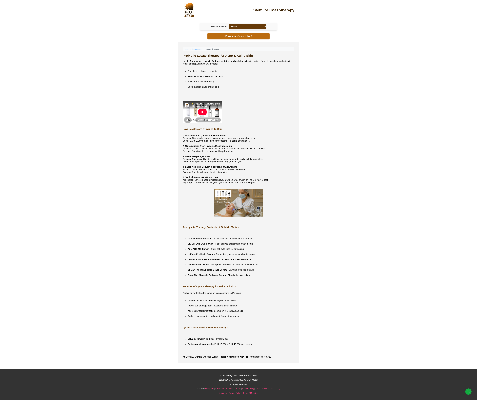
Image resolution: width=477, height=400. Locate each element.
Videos (245, 389)
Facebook (219, 389)
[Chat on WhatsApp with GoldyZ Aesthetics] (468, 391)
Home (186, 49)
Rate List (265, 389)
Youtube (229, 389)
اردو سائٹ (276, 389)
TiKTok (238, 389)
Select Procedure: (219, 27)
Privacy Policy (235, 393)
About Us (223, 393)
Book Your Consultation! (238, 36)
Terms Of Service (250, 393)
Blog (252, 389)
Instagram (209, 389)
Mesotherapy (197, 49)
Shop (257, 389)
